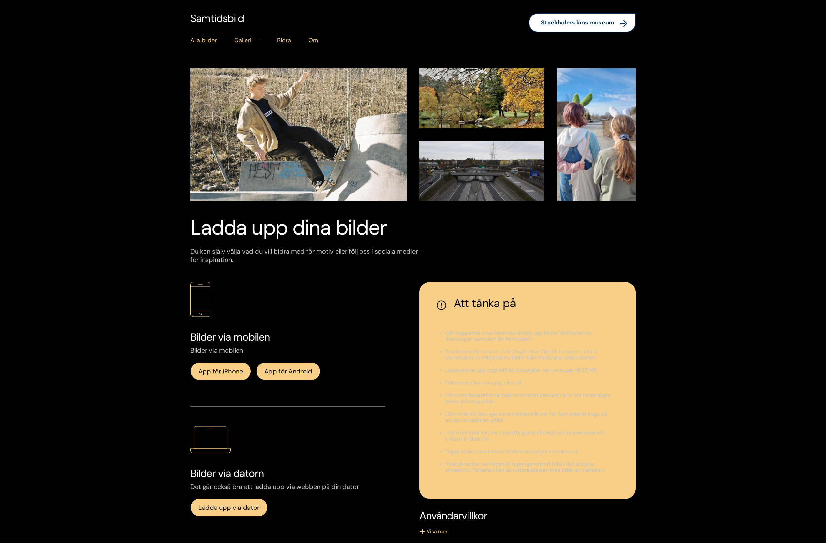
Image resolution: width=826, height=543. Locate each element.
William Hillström (227, 187)
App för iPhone (220, 371)
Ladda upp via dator (228, 507)
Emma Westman (456, 187)
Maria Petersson (455, 114)
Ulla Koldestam (591, 187)
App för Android (288, 371)
